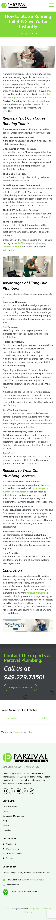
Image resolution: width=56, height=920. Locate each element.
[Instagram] (25, 791)
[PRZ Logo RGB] (14, 5)
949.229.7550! (24, 677)
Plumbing (18, 731)
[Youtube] (18, 791)
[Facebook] (5, 791)
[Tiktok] (31, 791)
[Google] (12, 791)
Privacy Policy (34, 908)
